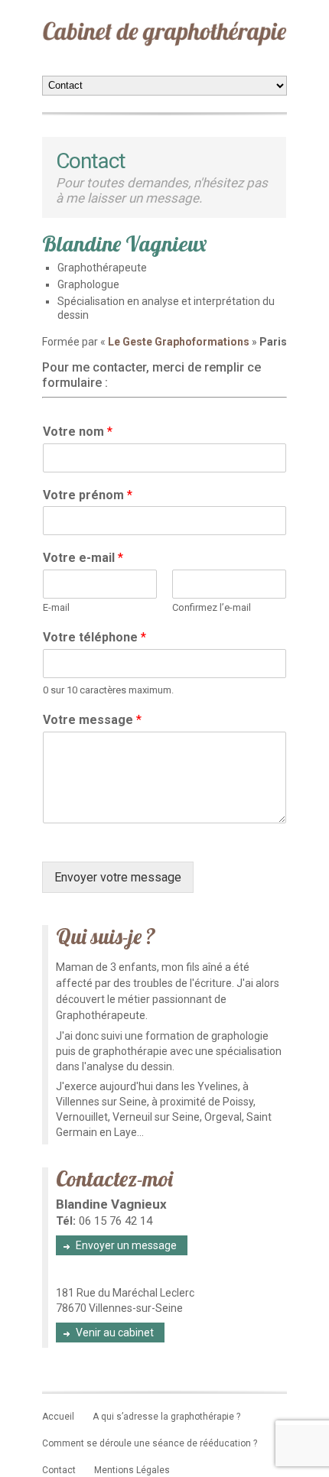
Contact (59, 1470)
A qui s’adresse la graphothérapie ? (166, 1416)
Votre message (92, 720)
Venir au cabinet (115, 1332)
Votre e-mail (83, 557)
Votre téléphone (94, 637)
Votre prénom (87, 495)
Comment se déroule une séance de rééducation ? (149, 1443)
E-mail (56, 607)
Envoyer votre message (117, 877)
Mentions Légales (132, 1470)
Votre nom (77, 431)
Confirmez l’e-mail (211, 607)
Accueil (58, 1416)
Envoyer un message (126, 1245)
